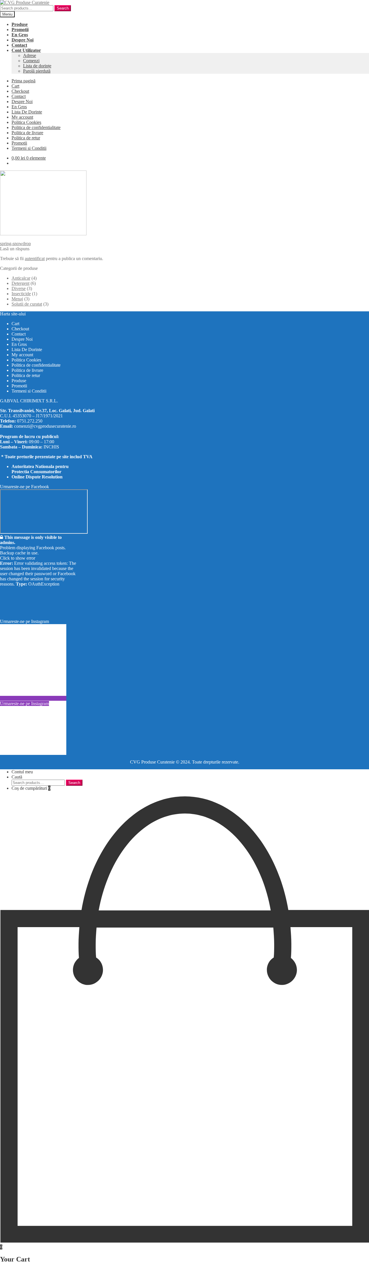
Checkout (20, 91)
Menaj (17, 298)
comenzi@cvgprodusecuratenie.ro (45, 426)
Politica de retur (26, 137)
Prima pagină (23, 80)
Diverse (19, 288)
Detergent (20, 283)
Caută (17, 776)
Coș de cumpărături (31, 788)
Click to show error (17, 558)
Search (63, 8)
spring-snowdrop (15, 243)
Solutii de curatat (27, 304)
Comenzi (31, 60)
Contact (19, 96)
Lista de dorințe (37, 65)
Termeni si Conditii (29, 148)
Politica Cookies (26, 122)
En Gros (19, 106)
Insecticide (21, 293)
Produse (19, 380)
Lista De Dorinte (27, 111)
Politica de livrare (27, 132)
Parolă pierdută (36, 71)
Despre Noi (22, 101)
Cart (15, 86)
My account (22, 117)
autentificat (35, 258)
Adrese (29, 55)
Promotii (19, 143)
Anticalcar (21, 278)
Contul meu (22, 771)
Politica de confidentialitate (36, 127)
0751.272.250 (29, 420)
